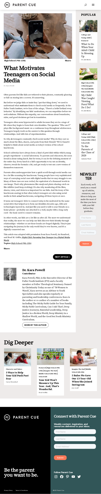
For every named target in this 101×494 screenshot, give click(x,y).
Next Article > (62, 257)
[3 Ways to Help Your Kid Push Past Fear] (17, 357)
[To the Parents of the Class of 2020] (88, 125)
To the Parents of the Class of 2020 (87, 151)
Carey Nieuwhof (12, 382)
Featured (84, 41)
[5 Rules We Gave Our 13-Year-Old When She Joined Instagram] (83, 357)
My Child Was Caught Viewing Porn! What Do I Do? (88, 101)
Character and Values (14, 369)
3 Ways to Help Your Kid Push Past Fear (17, 375)
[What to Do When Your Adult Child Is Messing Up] (88, 26)
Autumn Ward (86, 159)
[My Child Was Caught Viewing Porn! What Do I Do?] (88, 74)
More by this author (35, 325)
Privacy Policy (8, 490)
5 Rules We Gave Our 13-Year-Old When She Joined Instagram (82, 380)
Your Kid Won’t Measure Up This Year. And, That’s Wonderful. (49, 385)
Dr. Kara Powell (9, 86)
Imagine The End (50, 371)
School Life (85, 143)
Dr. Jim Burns (86, 60)
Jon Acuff (75, 388)
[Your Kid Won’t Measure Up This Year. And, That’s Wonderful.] (50, 356)
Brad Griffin (43, 393)
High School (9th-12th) (15, 60)
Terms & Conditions (22, 490)
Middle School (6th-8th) (48, 374)
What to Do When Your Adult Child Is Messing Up (87, 50)
